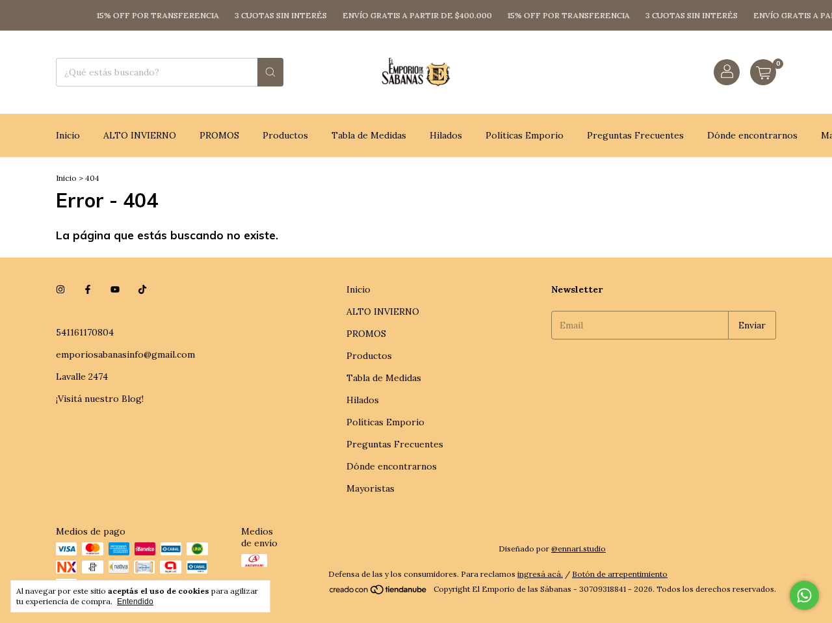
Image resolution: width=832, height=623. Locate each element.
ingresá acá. (540, 574)
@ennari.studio (578, 548)
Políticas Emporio (525, 135)
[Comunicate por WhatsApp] (804, 595)
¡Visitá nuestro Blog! (100, 398)
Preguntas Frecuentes (635, 135)
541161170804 (85, 332)
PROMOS (219, 135)
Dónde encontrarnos (752, 135)
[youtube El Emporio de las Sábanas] (115, 289)
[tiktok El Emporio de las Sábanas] (142, 289)
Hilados (446, 135)
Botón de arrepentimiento (620, 574)
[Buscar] (270, 72)
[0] (763, 72)
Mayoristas (370, 488)
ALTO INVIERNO (139, 135)
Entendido (135, 601)
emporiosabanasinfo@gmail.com (125, 354)
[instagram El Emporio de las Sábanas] (60, 289)
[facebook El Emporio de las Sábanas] (87, 289)
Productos (285, 135)
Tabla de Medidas (369, 135)
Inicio (68, 135)
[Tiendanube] (378, 592)
